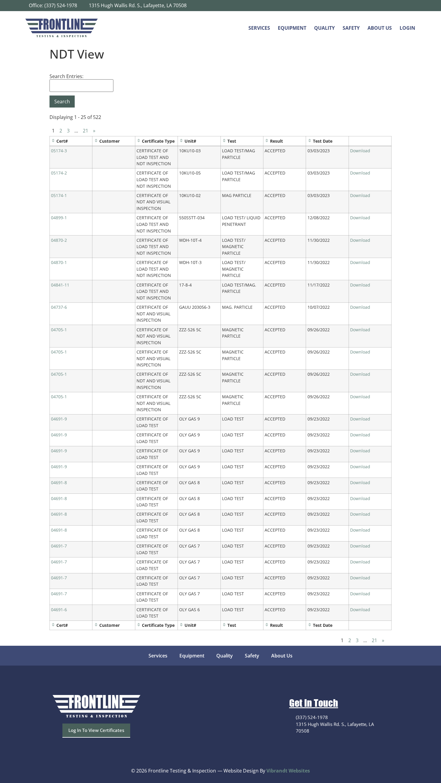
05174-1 (59, 195)
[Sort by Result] (267, 141)
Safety (351, 28)
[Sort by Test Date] (310, 141)
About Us (380, 28)
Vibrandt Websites (288, 770)
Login (407, 28)
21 (85, 130)
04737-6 (59, 307)
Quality (324, 28)
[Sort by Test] (224, 141)
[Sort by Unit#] (181, 141)
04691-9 (59, 419)
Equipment (292, 28)
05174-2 (59, 173)
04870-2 (59, 240)
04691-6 (59, 609)
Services (259, 28)
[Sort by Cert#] (53, 141)
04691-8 (59, 482)
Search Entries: (66, 76)
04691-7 (59, 546)
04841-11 (60, 285)
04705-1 (59, 329)
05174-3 (59, 150)
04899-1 (59, 217)
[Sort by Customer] (96, 141)
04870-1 (59, 262)
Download (360, 150)
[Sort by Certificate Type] (138, 141)
